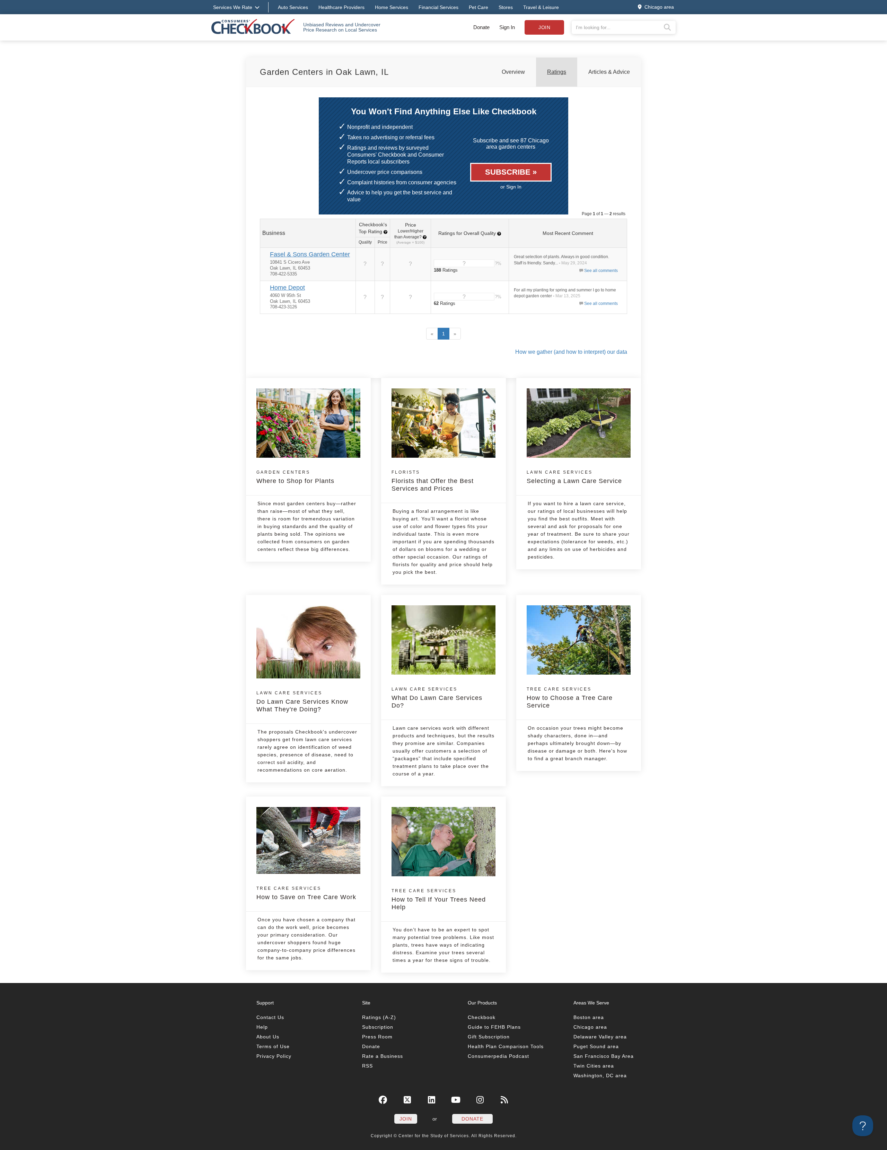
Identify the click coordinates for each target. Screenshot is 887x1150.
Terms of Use (273, 1046)
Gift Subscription (489, 1036)
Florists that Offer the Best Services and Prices (433, 481)
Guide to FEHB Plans (494, 1027)
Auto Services (293, 7)
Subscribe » (511, 172)
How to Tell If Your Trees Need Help (439, 899)
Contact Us (270, 1017)
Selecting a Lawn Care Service (574, 477)
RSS (367, 1066)
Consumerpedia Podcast (498, 1056)
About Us (267, 1036)
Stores (506, 7)
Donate (481, 27)
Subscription (377, 1027)
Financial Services (438, 7)
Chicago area (590, 1027)
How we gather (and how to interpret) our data (571, 352)
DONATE (472, 1119)
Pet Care (478, 7)
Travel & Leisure (541, 7)
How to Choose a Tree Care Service (570, 698)
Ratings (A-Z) (379, 1017)
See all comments (601, 270)
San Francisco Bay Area (603, 1056)
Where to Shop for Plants (295, 477)
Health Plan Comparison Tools (506, 1046)
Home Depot (287, 287)
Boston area (588, 1017)
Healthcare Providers (341, 7)
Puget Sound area (596, 1046)
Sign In (507, 27)
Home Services (391, 7)
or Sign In (510, 187)
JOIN (405, 1119)
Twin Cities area (593, 1066)
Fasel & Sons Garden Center (310, 254)
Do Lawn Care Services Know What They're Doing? (302, 702)
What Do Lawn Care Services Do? (437, 698)
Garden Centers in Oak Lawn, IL (324, 72)
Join (544, 27)
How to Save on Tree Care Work (306, 893)
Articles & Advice (609, 72)
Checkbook (481, 1017)
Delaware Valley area (600, 1036)
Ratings (556, 72)
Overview (513, 72)
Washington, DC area (600, 1075)
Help (262, 1027)
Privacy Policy (273, 1056)
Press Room (377, 1036)
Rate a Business (382, 1056)
